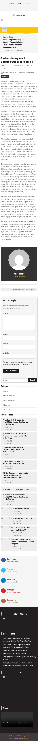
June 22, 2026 (9, 480)
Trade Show (7, 410)
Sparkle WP (26, 738)
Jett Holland (19, 274)
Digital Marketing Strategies (21, 518)
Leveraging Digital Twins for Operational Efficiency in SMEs (13, 462)
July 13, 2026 (8, 441)
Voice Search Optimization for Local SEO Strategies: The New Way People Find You (15, 422)
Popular (6, 489)
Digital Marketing (9, 400)
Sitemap (27, 3)
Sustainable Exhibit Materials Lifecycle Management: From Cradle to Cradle (13, 450)
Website (6, 353)
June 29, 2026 (9, 466)
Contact (19, 3)
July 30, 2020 (17, 521)
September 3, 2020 (18, 66)
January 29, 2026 (10, 50)
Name (5, 335)
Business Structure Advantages (23, 290)
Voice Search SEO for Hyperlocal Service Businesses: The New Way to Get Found (15, 436)
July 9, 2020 (16, 511)
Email (5, 344)
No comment (8, 429)
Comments (18, 489)
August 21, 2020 (18, 546)
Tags (28, 489)
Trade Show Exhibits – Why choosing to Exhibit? (20, 529)
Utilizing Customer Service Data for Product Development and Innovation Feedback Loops (15, 475)
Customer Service (8, 37)
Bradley (21, 50)
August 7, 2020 (17, 533)
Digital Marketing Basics (20, 509)
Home (12, 3)
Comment (7, 313)
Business (5, 76)
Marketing (6, 405)
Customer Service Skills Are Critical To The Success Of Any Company (22, 542)
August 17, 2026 (9, 427)
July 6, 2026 (8, 455)
